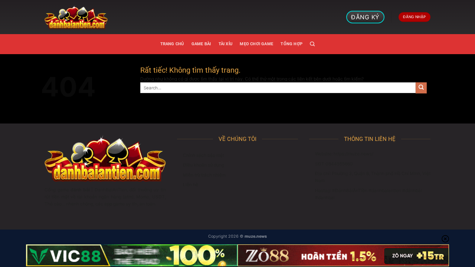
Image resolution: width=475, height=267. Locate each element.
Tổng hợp (291, 44)
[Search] (312, 44)
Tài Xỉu (226, 44)
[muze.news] (76, 17)
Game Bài (201, 44)
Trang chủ (172, 44)
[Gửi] (421, 87)
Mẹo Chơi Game (256, 44)
